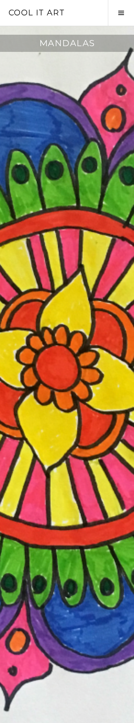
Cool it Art (37, 13)
